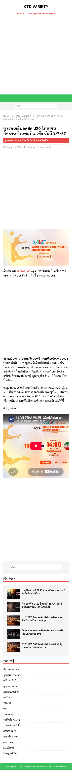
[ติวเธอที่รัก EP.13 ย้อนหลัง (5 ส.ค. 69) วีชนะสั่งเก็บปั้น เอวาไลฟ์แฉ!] (13, 607)
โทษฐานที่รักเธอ (11, 753)
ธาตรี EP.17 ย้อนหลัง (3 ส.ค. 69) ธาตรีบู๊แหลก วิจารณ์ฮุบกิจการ (42, 645)
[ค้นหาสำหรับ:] (36, 105)
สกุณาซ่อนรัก (9, 730)
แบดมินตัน (8, 747)
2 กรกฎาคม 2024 (13, 147)
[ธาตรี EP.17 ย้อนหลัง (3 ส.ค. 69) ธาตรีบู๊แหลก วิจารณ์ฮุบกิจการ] (13, 647)
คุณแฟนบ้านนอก (11, 674)
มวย (5, 708)
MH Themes (60, 766)
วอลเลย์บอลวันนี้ (11, 725)
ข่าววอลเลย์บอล (11, 669)
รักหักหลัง (8, 713)
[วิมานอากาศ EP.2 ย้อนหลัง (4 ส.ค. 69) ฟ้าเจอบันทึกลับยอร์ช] (13, 634)
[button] (67, 98)
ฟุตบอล (7, 702)
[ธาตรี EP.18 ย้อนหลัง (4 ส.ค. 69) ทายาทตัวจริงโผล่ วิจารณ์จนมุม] (13, 620)
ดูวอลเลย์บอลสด (11, 691)
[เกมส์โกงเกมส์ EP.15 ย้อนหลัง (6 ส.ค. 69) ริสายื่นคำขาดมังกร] (13, 594)
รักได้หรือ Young (11, 719)
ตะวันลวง (7, 697)
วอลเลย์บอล (23, 271)
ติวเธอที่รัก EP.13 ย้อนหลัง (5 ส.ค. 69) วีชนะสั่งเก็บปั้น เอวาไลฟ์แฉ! (42, 605)
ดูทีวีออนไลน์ (9, 680)
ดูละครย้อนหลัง (10, 685)
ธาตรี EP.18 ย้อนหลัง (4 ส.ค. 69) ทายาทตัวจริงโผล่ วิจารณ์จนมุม (42, 618)
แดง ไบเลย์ (8, 741)
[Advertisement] (36, 55)
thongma (30, 147)
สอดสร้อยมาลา (10, 736)
